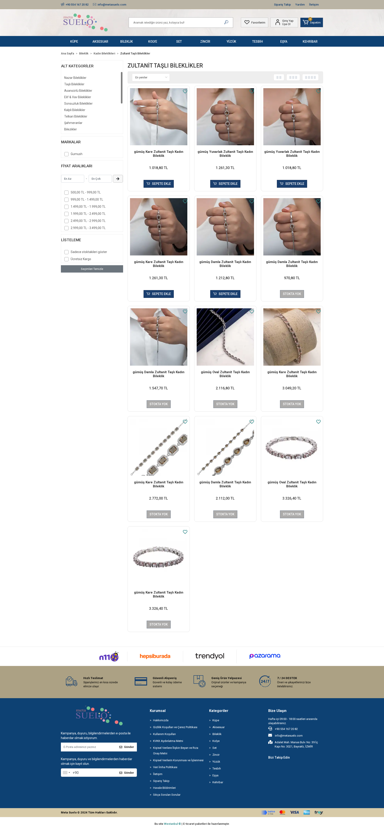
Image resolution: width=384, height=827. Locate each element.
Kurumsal (158, 711)
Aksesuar (218, 727)
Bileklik (217, 734)
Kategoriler (218, 711)
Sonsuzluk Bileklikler (78, 103)
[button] (311, 22)
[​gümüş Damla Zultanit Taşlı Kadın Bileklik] (225, 226)
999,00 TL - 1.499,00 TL (87, 199)
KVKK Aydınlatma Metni (168, 741)
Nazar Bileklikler (75, 78)
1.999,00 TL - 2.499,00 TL (88, 213)
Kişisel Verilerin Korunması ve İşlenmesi (178, 760)
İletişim (314, 4)
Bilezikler (70, 129)
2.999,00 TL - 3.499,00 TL (88, 228)
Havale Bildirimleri (164, 787)
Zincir (216, 754)
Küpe (215, 720)
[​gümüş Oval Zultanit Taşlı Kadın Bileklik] (225, 337)
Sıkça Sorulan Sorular (166, 794)
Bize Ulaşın (277, 711)
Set (214, 747)
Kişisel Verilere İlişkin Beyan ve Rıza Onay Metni (175, 750)
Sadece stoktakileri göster (89, 252)
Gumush (76, 154)
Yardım (300, 4)
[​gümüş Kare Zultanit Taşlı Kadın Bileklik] (158, 116)
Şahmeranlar (73, 123)
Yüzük (216, 761)
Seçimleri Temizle (92, 269)
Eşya (215, 775)
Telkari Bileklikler (75, 116)
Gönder (129, 747)
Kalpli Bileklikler (74, 110)
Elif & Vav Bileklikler (77, 97)
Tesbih (216, 768)
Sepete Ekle (161, 183)
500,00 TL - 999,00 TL (86, 192)
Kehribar (217, 782)
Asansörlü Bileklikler (78, 90)
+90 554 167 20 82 (286, 729)
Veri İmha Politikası (165, 767)
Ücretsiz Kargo (81, 259)
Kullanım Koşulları (164, 734)
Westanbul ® (173, 823)
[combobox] (66, 773)
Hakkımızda (160, 720)
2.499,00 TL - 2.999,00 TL (88, 221)
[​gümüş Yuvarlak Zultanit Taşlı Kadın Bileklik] (225, 116)
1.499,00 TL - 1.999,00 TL (88, 206)
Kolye (216, 741)
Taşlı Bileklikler (74, 84)
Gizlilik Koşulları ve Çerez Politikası (175, 727)
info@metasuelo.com (289, 735)
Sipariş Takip (282, 4)
